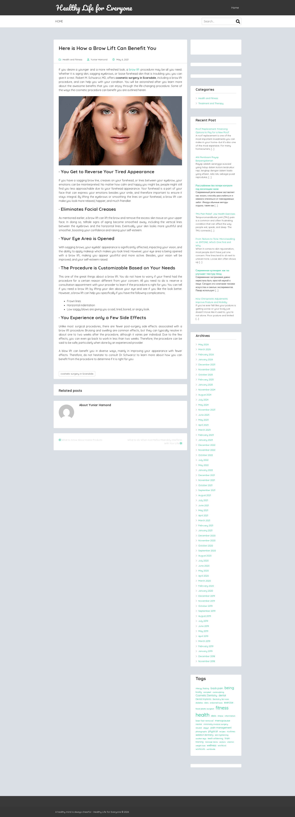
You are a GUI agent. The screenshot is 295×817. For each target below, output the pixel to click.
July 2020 (203, 560)
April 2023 (203, 425)
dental (222, 695)
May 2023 (203, 419)
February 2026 (206, 354)
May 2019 (203, 631)
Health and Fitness (72, 59)
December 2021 (206, 475)
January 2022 (205, 470)
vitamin (230, 742)
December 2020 (206, 535)
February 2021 (205, 525)
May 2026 (203, 344)
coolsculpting (218, 692)
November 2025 (206, 369)
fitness (222, 707)
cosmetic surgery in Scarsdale (77, 373)
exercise (228, 702)
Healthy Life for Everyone (94, 8)
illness (220, 716)
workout (222, 745)
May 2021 (203, 510)
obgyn (206, 728)
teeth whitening (215, 738)
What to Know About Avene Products (82, 440)
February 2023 (206, 435)
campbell (207, 692)
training (199, 741)
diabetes (199, 703)
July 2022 (203, 460)
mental (199, 724)
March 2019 (204, 641)
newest (199, 728)
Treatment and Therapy (210, 103)
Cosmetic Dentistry (206, 695)
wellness (211, 745)
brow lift (134, 69)
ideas (213, 715)
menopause (222, 720)
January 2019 (205, 651)
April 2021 (203, 515)
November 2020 (206, 540)
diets (206, 703)
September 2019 (206, 611)
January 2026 (205, 359)
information (230, 716)
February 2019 (205, 646)
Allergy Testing (202, 688)
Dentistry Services (221, 699)
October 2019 (205, 606)
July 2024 (203, 399)
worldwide (211, 749)
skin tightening (221, 735)
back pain (217, 688)
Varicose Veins (211, 742)
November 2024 (206, 389)
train (227, 738)
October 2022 (205, 455)
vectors (222, 742)
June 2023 (203, 414)
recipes (222, 731)
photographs (201, 731)
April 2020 (203, 575)
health (202, 715)
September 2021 (206, 490)
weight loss (200, 745)
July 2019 (203, 621)
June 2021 (203, 505)
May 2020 (203, 570)
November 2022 (206, 450)
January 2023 (205, 440)
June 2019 (203, 626)
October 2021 (205, 485)
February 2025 (206, 379)
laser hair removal (204, 720)
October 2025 (205, 374)
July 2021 (203, 500)
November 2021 (206, 480)
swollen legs (201, 738)
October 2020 (205, 545)
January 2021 (205, 530)
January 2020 (205, 590)
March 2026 (204, 349)
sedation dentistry (204, 734)
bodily (199, 692)
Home (235, 7)
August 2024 (204, 394)
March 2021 (204, 520)
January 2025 (205, 384)
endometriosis (216, 703)
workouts (200, 749)
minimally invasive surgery (215, 724)
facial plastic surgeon (205, 709)
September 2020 (207, 550)
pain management (220, 727)
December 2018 (206, 656)
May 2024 (203, 404)
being (229, 688)
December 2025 (206, 364)
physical (213, 731)
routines (231, 731)
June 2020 (203, 565)
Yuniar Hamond (99, 59)
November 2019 (206, 600)
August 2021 (204, 495)
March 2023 (204, 429)
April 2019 (203, 636)
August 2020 (205, 555)
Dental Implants (203, 699)
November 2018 (206, 661)
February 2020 (206, 585)
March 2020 (204, 580)
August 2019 (204, 616)
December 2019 (206, 596)
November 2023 (206, 409)
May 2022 (203, 465)
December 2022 (206, 445)
